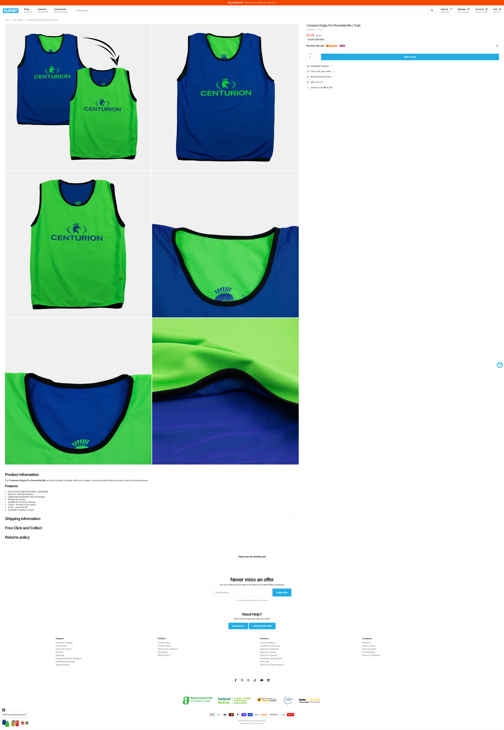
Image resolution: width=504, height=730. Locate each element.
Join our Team (368, 646)
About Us (366, 643)
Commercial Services (270, 646)
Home (7, 20)
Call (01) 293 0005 (262, 626)
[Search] (432, 10)
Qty (310, 54)
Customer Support (64, 643)
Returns (59, 652)
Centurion (311, 30)
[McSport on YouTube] (261, 680)
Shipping (60, 655)
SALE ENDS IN (235, 3)
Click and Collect (64, 649)
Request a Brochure (269, 649)
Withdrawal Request (65, 661)
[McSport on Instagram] (248, 680)
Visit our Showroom (371, 655)
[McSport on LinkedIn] (268, 680)
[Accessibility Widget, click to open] (500, 365)
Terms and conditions (168, 649)
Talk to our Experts (268, 655)
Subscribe (281, 592)
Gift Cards (264, 661)
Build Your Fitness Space (272, 665)
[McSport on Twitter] (242, 680)
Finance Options (267, 643)
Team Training (18, 20)
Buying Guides (62, 665)
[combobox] (254, 10)
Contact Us (238, 626)
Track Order (61, 646)
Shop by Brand (369, 649)
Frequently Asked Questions (69, 658)
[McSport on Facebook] (235, 680)
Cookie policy (164, 643)
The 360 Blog (368, 652)
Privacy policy (164, 646)
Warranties (163, 652)
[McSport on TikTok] (255, 680)
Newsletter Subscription (271, 658)
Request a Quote (268, 652)
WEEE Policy (164, 655)
